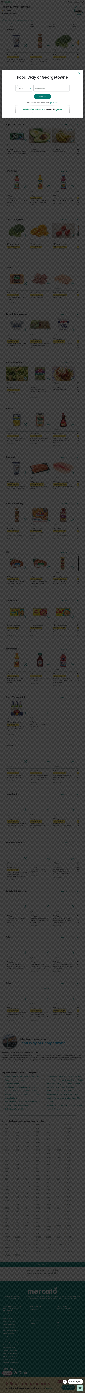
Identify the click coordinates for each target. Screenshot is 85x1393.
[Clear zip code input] (30, 88)
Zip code (19, 86)
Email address (40, 88)
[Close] (79, 73)
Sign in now (53, 102)
